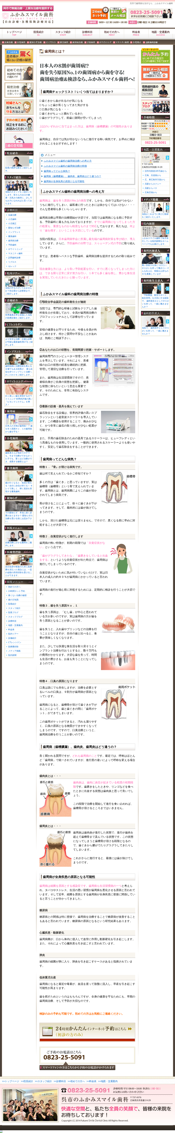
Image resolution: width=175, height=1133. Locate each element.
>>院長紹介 (27, 1081)
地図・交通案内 (161, 31)
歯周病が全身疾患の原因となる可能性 (64, 181)
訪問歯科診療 (14, 258)
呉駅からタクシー (153, 184)
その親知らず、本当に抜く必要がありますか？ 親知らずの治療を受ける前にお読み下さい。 (18, 517)
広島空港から (151, 192)
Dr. (38, 35)
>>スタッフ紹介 (43, 1081)
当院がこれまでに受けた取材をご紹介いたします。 (155, 215)
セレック (12, 266)
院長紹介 (38, 31)
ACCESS (160, 35)
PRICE (136, 35)
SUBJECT (87, 35)
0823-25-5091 (155, 142)
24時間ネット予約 (16, 591)
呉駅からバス (151, 188)
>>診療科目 (60, 1081)
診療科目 (87, 31)
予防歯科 (12, 245)
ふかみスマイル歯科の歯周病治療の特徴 (65, 166)
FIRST (112, 35)
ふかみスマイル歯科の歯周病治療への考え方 (68, 160)
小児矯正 (12, 223)
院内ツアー (13, 634)
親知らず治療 (14, 228)
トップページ (14, 31)
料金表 (136, 31)
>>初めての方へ (76, 1081)
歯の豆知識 (13, 599)
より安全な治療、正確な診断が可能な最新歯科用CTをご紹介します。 (19, 342)
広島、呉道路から (153, 175)
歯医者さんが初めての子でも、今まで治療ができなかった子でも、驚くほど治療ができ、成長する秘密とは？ (18, 457)
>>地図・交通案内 (108, 1081)
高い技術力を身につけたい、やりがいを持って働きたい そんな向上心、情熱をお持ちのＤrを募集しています (155, 269)
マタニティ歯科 (15, 253)
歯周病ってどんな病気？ (57, 171)
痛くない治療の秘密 (17, 595)
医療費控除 (13, 646)
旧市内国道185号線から (156, 171)
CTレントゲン (14, 642)
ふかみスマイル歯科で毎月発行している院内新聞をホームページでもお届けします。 (155, 241)
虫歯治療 (12, 215)
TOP (14, 35)
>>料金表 (91, 1081)
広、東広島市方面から (155, 179)
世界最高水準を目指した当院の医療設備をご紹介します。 (18, 316)
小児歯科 (12, 219)
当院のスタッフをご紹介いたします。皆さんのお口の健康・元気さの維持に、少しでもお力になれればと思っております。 (18, 198)
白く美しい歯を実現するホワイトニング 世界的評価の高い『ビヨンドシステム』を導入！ (18, 400)
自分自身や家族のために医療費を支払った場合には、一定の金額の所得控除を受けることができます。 (18, 571)
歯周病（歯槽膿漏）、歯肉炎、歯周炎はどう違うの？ (72, 176)
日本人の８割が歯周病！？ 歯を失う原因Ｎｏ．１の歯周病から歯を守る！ (18, 429)
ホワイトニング (15, 249)
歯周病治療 (13, 240)
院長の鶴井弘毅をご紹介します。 (18, 169)
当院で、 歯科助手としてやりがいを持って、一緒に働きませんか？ (155, 331)
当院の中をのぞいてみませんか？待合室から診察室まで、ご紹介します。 (18, 291)
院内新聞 (12, 655)
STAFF (63, 35)
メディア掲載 (14, 651)
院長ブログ (13, 612)
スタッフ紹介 (63, 31)
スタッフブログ (15, 617)
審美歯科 (12, 236)
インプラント (14, 232)
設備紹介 (12, 638)
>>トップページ (10, 1081)
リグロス (12, 262)
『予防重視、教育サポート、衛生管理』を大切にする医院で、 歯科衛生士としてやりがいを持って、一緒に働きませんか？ (155, 301)
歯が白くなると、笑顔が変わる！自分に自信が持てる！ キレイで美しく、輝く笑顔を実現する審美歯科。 (18, 487)
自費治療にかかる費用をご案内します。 (18, 544)
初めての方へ (111, 31)
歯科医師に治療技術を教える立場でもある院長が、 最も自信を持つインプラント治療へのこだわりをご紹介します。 (18, 370)
